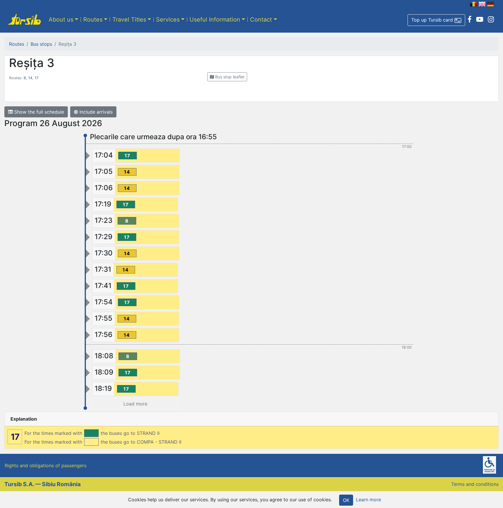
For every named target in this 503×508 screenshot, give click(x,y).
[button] (436, 20)
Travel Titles (129, 19)
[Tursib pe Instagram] (491, 19)
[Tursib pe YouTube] (480, 19)
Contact (261, 19)
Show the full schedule (38, 112)
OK (346, 500)
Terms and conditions (475, 484)
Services (168, 19)
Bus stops (41, 44)
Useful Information (214, 19)
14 (30, 78)
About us (61, 19)
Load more (135, 404)
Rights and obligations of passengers (45, 465)
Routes (92, 19)
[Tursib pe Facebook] (469, 19)
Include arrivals (95, 112)
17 (36, 78)
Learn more (368, 499)
